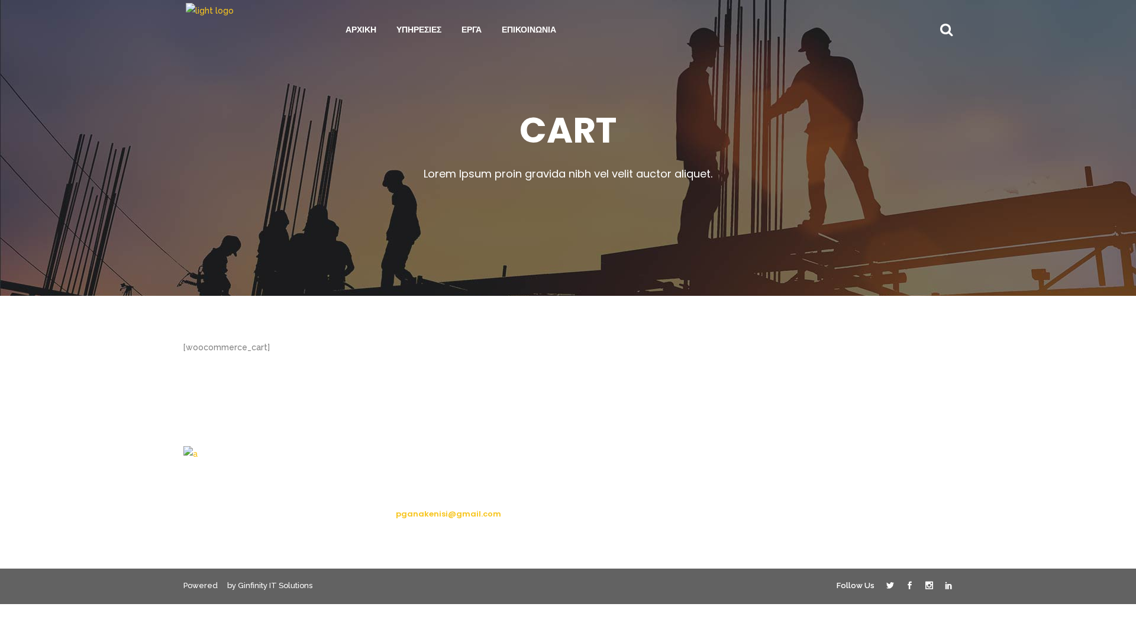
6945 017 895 (423, 492)
